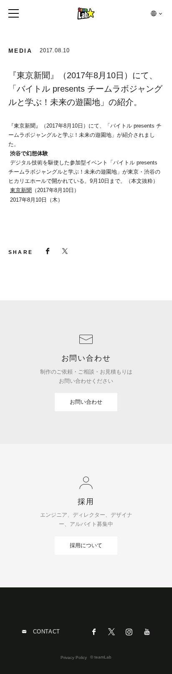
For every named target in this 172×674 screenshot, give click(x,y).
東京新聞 (21, 190)
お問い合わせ (86, 402)
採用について (86, 545)
